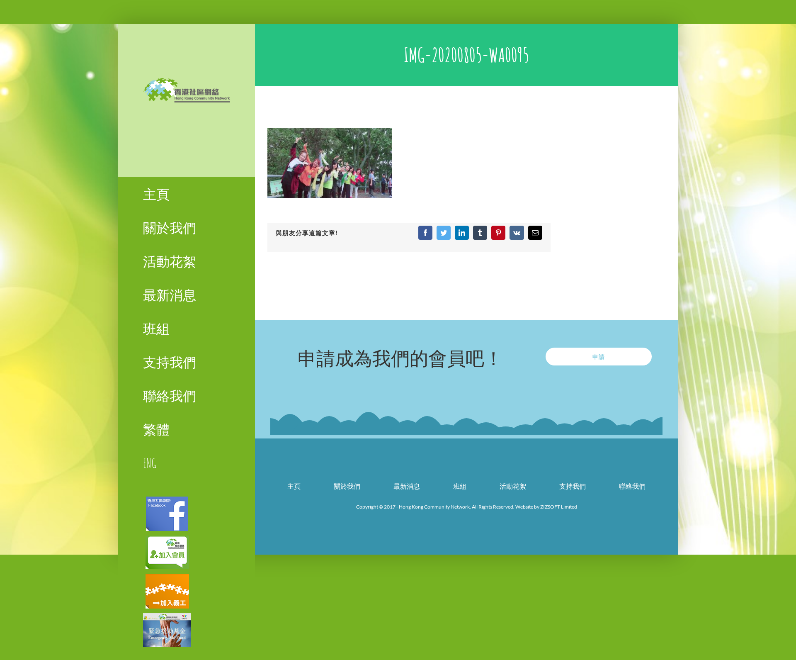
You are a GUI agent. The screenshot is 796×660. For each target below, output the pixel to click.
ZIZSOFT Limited (558, 507)
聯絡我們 (632, 486)
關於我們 (347, 486)
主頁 (294, 486)
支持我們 (572, 486)
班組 (459, 486)
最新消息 (406, 486)
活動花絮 (513, 486)
